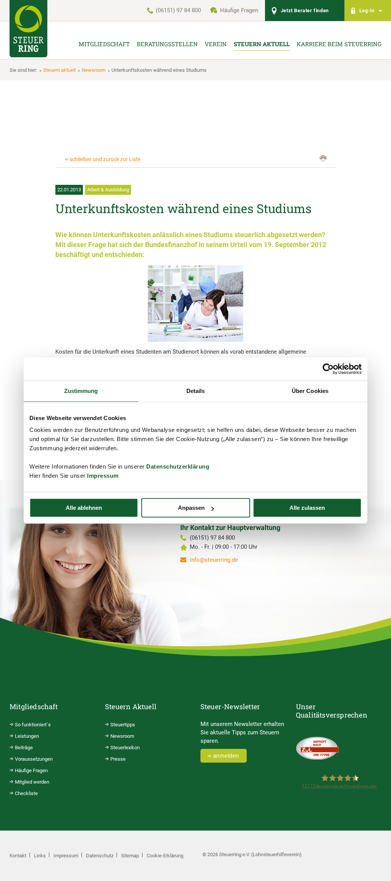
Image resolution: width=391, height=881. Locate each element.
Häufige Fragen (239, 10)
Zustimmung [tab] (81, 391)
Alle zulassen (307, 507)
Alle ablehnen (84, 507)
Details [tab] (195, 391)
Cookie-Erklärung (165, 855)
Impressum (103, 475)
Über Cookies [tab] (310, 391)
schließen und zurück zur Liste (105, 159)
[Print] (323, 158)
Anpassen (191, 507)
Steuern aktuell (59, 70)
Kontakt (18, 855)
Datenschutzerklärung (177, 466)
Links (40, 855)
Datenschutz (99, 855)
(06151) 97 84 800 (178, 10)
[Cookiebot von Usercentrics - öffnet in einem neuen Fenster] (328, 369)
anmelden (226, 755)
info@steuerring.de (214, 559)
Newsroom (93, 70)
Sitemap (130, 855)
